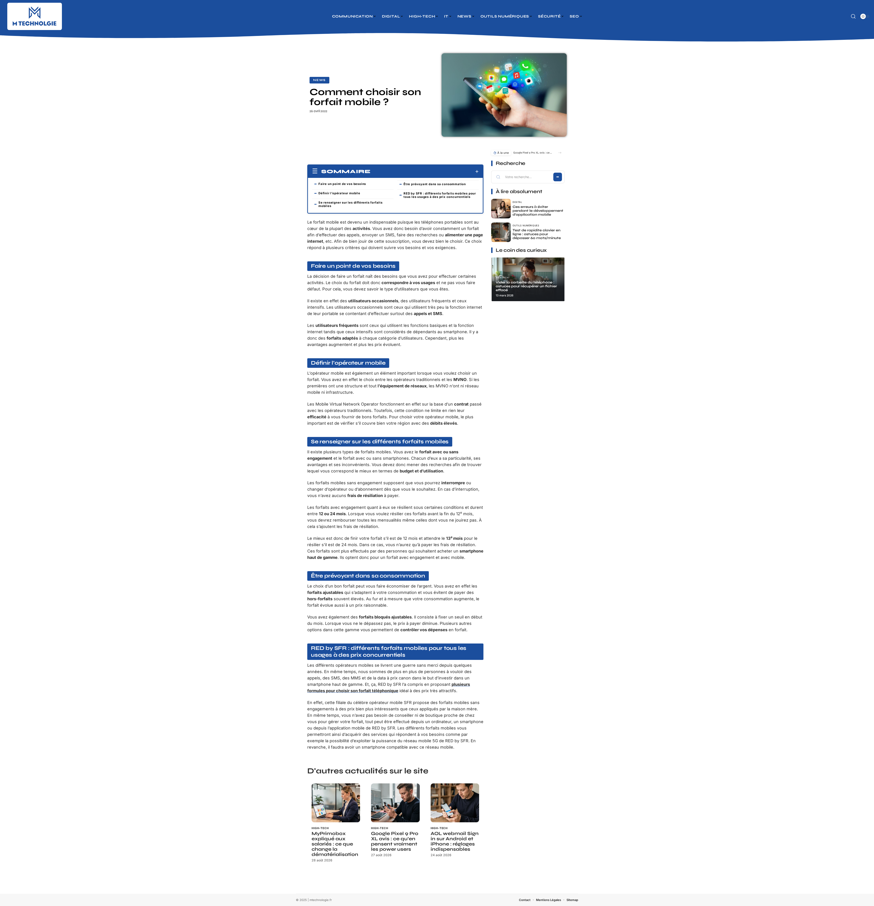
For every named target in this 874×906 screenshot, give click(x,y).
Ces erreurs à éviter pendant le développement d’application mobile (538, 211)
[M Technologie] (34, 16)
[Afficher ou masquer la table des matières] (425, 171)
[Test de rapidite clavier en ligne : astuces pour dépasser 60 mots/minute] (501, 232)
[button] (559, 152)
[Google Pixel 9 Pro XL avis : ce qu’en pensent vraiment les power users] (395, 802)
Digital (517, 202)
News (319, 80)
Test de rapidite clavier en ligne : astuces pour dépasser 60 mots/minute (537, 234)
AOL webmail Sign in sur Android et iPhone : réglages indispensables (455, 841)
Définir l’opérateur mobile (339, 193)
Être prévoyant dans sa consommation (435, 184)
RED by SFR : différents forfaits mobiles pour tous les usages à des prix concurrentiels (440, 195)
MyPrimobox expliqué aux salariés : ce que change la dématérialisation (335, 844)
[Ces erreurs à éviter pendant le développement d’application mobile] (501, 208)
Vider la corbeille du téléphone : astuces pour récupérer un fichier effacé (526, 286)
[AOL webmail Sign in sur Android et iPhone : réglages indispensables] (455, 802)
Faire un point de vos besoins (342, 184)
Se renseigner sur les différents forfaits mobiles (350, 204)
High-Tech (320, 828)
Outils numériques (526, 225)
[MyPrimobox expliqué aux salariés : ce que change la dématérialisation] (336, 802)
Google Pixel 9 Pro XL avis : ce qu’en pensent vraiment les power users (394, 841)
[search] (853, 16)
